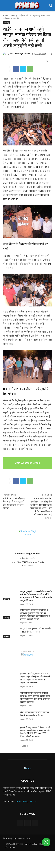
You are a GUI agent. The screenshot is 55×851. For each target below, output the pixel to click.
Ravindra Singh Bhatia (19, 54)
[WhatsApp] (30, 69)
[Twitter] (23, 69)
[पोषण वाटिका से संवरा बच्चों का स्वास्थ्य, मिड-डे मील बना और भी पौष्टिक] (10, 716)
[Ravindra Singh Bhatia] (5, 53)
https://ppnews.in (27, 558)
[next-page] (10, 643)
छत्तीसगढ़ (14, 15)
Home (5, 15)
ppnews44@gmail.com (26, 801)
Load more (26, 746)
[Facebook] (16, 69)
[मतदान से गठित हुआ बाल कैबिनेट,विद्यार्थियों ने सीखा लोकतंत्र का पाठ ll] (10, 632)
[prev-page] (5, 643)
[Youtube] (33, 570)
